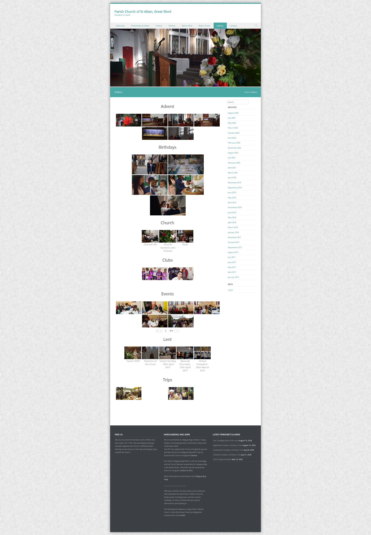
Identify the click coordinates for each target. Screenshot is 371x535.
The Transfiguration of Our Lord (226, 440)
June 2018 (232, 212)
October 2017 (233, 242)
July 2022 (231, 157)
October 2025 (233, 133)
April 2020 (232, 177)
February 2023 (234, 142)
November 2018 (235, 207)
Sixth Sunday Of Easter (222, 459)
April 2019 (232, 202)
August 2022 (233, 152)
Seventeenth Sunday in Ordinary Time (228, 450)
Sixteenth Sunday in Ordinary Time (227, 455)
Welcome (120, 25)
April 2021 (232, 167)
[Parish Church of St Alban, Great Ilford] (185, 85)
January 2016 (233, 277)
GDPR (182, 515)
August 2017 (233, 252)
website (194, 455)
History (172, 25)
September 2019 (235, 187)
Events (159, 25)
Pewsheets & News (140, 25)
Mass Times (204, 25)
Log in (230, 290)
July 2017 (231, 257)
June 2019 (232, 192)
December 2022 (234, 147)
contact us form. (186, 470)
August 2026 (233, 113)
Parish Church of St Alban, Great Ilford (142, 11)
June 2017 (232, 262)
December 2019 (234, 182)
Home (247, 92)
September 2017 (235, 247)
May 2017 (232, 267)
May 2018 (232, 217)
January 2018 (233, 232)
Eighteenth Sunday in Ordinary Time (227, 445)
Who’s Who (187, 25)
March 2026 (233, 128)
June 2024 (232, 138)
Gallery (220, 25)
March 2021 (233, 172)
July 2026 (231, 118)
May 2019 (232, 197)
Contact (233, 25)
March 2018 (233, 227)
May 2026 (232, 123)
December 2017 (234, 237)
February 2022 (234, 162)
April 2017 (232, 272)
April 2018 (232, 222)
